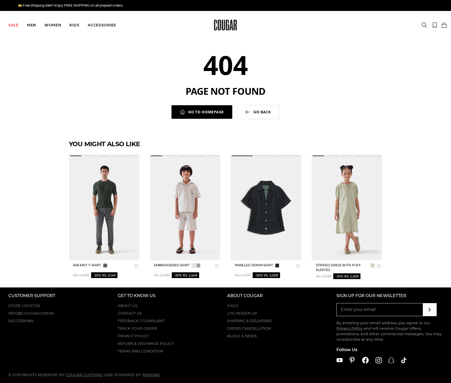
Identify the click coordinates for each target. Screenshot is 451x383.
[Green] (105, 265)
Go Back (262, 111)
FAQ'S (232, 305)
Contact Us (130, 313)
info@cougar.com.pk (31, 313)
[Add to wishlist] (136, 266)
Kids (74, 25)
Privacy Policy (133, 336)
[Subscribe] (430, 309)
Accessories (102, 25)
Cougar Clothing (84, 375)
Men (31, 25)
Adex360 (150, 375)
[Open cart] (444, 25)
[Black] (277, 265)
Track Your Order (137, 328)
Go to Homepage (206, 111)
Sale (13, 25)
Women (52, 25)
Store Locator (24, 305)
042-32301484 (20, 321)
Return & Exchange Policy (146, 343)
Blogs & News (242, 336)
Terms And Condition (140, 351)
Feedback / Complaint (141, 321)
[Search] (424, 25)
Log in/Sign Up (242, 313)
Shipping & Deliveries (249, 321)
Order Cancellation (249, 328)
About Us (128, 305)
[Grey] (194, 265)
